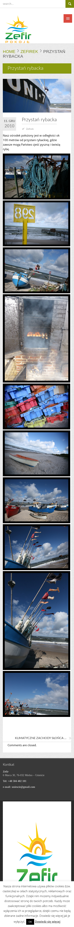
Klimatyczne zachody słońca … (40, 738)
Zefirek (29, 51)
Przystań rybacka (39, 119)
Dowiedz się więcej (47, 921)
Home (9, 51)
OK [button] (30, 921)
